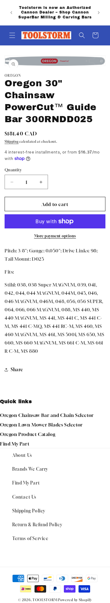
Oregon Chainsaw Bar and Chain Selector (47, 415)
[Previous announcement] (11, 12)
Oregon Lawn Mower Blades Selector (41, 424)
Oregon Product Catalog (27, 434)
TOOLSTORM (44, 600)
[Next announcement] (98, 12)
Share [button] (17, 369)
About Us (22, 455)
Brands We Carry (30, 469)
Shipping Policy (28, 510)
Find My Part (14, 443)
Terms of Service (30, 538)
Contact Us (24, 497)
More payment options (55, 236)
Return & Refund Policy (37, 524)
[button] (12, 35)
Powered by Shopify (75, 600)
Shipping (12, 141)
